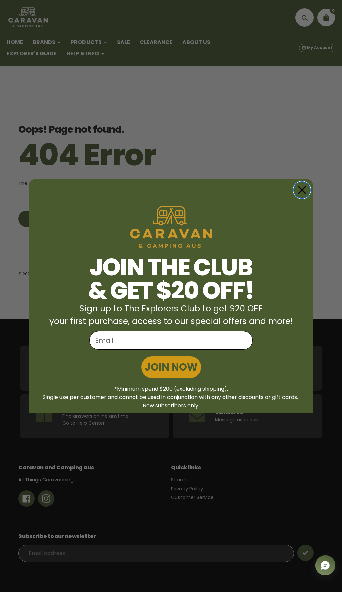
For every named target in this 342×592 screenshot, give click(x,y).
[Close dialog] (302, 190)
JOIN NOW (171, 367)
